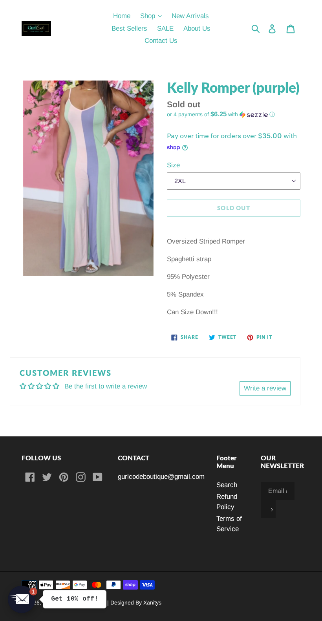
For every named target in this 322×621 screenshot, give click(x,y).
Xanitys (152, 602)
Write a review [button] (265, 388)
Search (226, 485)
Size (173, 165)
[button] (233, 114)
